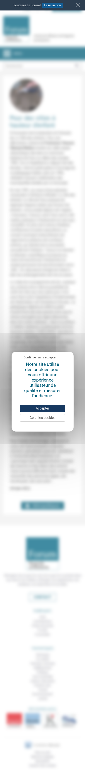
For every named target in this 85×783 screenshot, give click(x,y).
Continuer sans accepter (40, 357)
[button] (78, 5)
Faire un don (52, 5)
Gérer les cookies (42, 418)
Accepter (42, 408)
